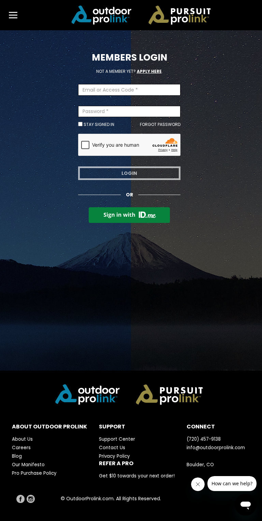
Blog (17, 456)
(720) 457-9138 (204, 439)
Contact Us (112, 447)
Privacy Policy (114, 456)
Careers (21, 447)
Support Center (117, 439)
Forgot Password (160, 124)
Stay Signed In (98, 124)
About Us (22, 439)
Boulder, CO (200, 464)
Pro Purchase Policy (34, 473)
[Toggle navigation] (9, 15)
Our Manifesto (28, 464)
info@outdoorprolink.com (216, 447)
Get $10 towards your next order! (137, 476)
